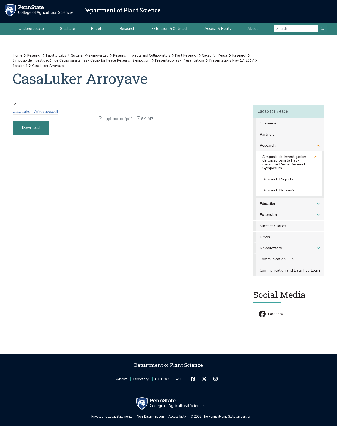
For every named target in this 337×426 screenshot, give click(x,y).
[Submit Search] (322, 28)
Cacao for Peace (215, 55)
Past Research (186, 55)
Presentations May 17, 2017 (231, 60)
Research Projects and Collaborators (141, 55)
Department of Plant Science (122, 10)
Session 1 (20, 65)
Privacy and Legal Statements (111, 416)
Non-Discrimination (150, 416)
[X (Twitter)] (204, 379)
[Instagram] (215, 379)
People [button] (97, 28)
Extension (268, 214)
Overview (268, 123)
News (265, 236)
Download (31, 127)
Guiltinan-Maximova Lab (90, 55)
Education (268, 203)
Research (34, 55)
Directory (141, 379)
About (121, 379)
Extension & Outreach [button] (169, 28)
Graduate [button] (67, 28)
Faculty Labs (56, 55)
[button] (318, 145)
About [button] (252, 28)
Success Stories (273, 225)
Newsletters (271, 248)
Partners (267, 134)
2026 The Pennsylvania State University (220, 416)
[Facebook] (193, 379)
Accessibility (177, 416)
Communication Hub (277, 259)
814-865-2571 (168, 380)
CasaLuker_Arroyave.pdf (35, 111)
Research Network (278, 190)
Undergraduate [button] (31, 28)
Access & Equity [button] (217, 28)
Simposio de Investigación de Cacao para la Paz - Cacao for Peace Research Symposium (81, 60)
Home (17, 55)
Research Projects (277, 179)
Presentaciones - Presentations (180, 60)
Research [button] (127, 28)
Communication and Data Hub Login (290, 270)
